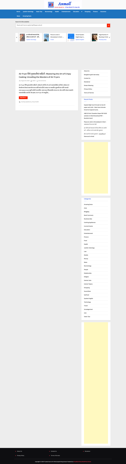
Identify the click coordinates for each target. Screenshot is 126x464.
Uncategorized (88, 309)
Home (18, 12)
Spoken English (78, 40)
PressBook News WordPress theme (82, 462)
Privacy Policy (88, 89)
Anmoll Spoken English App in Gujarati (78, 36)
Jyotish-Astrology (28, 12)
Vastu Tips (39, 12)
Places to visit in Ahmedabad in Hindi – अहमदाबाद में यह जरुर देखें (55, 36)
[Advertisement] (63, 55)
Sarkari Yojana (88, 284)
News (18, 16)
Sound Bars (87, 291)
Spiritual (86, 295)
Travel (50, 40)
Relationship (87, 273)
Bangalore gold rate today (91, 75)
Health (57, 12)
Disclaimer (87, 82)
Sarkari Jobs (87, 280)
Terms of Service (89, 93)
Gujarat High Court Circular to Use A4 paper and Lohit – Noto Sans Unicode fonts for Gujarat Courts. (95, 107)
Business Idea (88, 219)
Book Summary (88, 215)
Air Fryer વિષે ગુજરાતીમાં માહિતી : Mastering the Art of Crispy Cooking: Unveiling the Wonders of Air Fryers (45, 75)
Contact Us (87, 78)
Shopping (87, 12)
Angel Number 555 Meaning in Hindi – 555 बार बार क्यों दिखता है (103, 36)
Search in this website (22, 22)
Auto (85, 208)
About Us (86, 71)
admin (34, 81)
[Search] (108, 25)
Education (76, 12)
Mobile (86, 255)
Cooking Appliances (26, 102)
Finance (95, 12)
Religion (86, 277)
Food (33, 102)
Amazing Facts (27, 16)
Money (86, 259)
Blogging (86, 212)
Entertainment (66, 12)
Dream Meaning (88, 86)
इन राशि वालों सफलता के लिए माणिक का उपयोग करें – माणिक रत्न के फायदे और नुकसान (31, 36)
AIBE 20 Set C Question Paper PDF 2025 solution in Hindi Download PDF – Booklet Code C (95, 116)
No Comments (42, 81)
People (86, 270)
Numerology (48, 12)
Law (85, 252)
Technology (87, 302)
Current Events (88, 226)
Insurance (103, 12)
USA (85, 313)
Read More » (24, 98)
